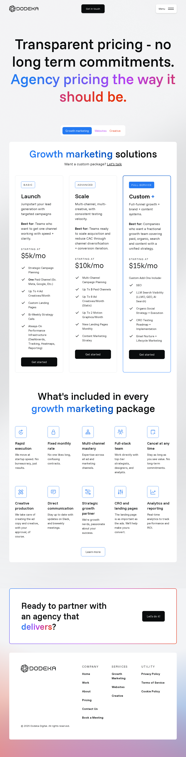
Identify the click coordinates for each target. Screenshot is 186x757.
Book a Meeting (92, 717)
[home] (23, 8)
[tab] (77, 130)
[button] (166, 8)
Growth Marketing (119, 676)
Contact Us (90, 709)
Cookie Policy (150, 691)
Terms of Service (153, 682)
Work (85, 682)
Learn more (93, 552)
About (86, 691)
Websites (118, 687)
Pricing (87, 700)
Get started (39, 362)
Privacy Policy (150, 674)
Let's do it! (153, 616)
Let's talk (114, 164)
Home (86, 674)
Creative (117, 695)
